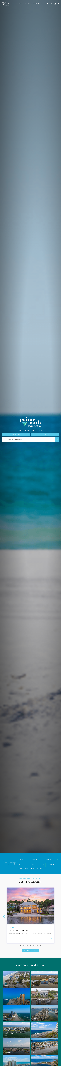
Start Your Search (30, 950)
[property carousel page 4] (24, 945)
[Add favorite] (50, 938)
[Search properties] (57, 439)
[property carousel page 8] (30, 945)
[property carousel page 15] (40, 945)
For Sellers (45, 434)
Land (32, 868)
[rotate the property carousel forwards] (56, 916)
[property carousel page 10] (33, 945)
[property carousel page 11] (34, 945)
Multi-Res (39, 868)
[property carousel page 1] (20, 945)
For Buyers (16, 434)
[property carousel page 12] (36, 945)
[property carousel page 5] (26, 945)
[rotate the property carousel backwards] (4, 916)
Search (52, 864)
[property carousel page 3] (23, 945)
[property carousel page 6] (27, 945)
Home (20, 868)
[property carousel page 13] (37, 945)
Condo (26, 868)
